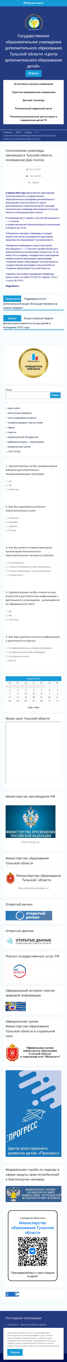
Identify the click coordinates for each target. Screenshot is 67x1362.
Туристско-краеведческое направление (33, 92)
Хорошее (13, 522)
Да (10, 481)
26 (26, 701)
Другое (12, 660)
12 (26, 694)
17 (10, 697)
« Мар (30, 707)
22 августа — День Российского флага (27, 1324)
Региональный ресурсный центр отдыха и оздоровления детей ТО (33, 118)
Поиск (9, 390)
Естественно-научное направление (33, 84)
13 (34, 694)
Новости (11, 432)
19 (26, 697)
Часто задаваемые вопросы (21, 418)
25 (18, 701)
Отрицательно (15, 575)
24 (10, 701)
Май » (37, 707)
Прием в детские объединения (22, 437)
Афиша (35, 182)
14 (41, 694)
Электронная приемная (19, 413)
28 (41, 701)
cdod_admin (35, 176)
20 (34, 697)
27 (34, 701)
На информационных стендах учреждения (30, 648)
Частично (13, 489)
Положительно (16, 563)
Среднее (12, 526)
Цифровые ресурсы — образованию (25, 442)
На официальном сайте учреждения (26, 652)
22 (49, 697)
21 (41, 697)
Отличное (13, 518)
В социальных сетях (18, 656)
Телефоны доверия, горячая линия (25, 422)
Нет (10, 485)
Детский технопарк (33, 100)
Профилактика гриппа (19, 447)
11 (18, 694)
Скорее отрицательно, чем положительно (29, 571)
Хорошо (15, 1352)
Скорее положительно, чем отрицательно (29, 567)
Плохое (12, 530)
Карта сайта (13, 408)
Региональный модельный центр (33, 108)
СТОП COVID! (14, 451)
